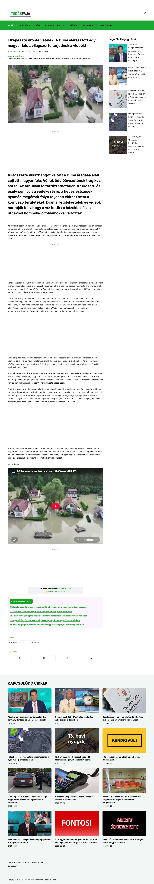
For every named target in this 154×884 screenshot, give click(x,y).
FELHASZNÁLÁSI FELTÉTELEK (18, 863)
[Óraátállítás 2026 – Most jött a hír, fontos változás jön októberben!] (77, 700)
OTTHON (48, 25)
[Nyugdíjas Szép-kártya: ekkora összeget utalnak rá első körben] (77, 780)
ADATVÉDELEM (37, 863)
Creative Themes (51, 880)
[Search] (145, 13)
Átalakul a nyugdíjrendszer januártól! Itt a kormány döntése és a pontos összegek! (48, 607)
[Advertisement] (55, 150)
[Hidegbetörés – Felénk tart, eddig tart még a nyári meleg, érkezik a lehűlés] (29, 740)
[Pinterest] (67, 658)
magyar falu (33, 642)
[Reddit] (91, 658)
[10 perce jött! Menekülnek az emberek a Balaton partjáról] (124, 740)
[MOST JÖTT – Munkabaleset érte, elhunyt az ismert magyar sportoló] (124, 823)
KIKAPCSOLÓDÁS (106, 25)
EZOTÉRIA (36, 25)
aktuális (13, 642)
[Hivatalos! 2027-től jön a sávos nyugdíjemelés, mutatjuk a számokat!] (29, 823)
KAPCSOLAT (12, 866)
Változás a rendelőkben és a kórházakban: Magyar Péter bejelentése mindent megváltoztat (122, 800)
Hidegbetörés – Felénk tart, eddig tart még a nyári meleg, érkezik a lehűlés (45, 620)
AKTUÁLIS (11, 25)
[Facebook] (20, 658)
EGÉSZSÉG (24, 25)
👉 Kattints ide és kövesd (55, 592)
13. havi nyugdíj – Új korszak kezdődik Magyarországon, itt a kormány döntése (47, 624)
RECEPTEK (60, 25)
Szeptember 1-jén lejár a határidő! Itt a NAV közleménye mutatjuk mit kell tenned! (48, 616)
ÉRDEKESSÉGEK (88, 25)
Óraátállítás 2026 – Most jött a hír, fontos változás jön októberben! (41, 611)
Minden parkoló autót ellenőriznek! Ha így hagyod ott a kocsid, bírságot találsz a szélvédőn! (27, 800)
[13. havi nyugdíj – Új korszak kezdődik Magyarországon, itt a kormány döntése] (77, 740)
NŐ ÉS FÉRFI (74, 25)
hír (22, 642)
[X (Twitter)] (43, 658)
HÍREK (46, 52)
